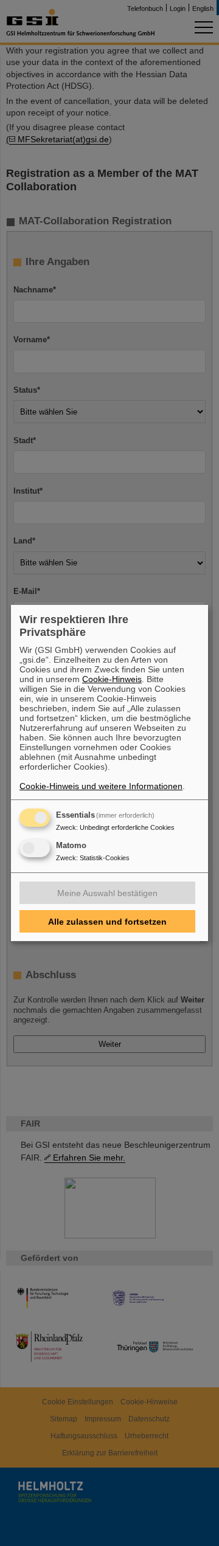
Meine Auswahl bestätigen (107, 893)
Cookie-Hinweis (112, 679)
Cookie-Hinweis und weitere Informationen (100, 786)
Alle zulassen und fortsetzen (107, 922)
